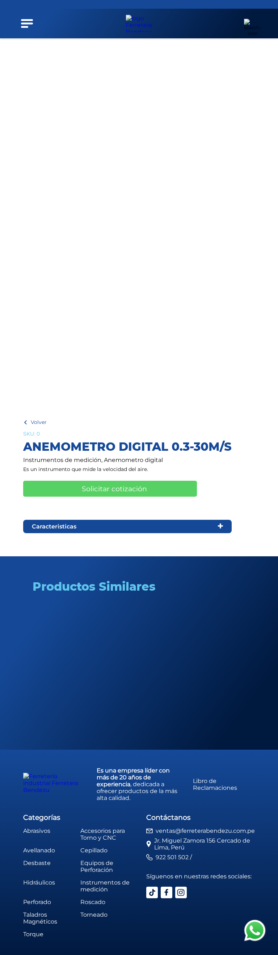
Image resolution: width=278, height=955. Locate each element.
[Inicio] (139, 23)
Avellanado (39, 850)
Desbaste (37, 863)
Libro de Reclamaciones (215, 784)
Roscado (92, 902)
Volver (39, 422)
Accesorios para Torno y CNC (102, 834)
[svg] (254, 931)
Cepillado (94, 850)
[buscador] (248, 23)
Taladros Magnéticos (40, 918)
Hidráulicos (39, 882)
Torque (33, 934)
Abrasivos (36, 830)
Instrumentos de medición (105, 886)
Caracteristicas (54, 526)
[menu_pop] (27, 23)
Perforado (37, 902)
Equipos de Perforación (96, 866)
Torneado (94, 914)
